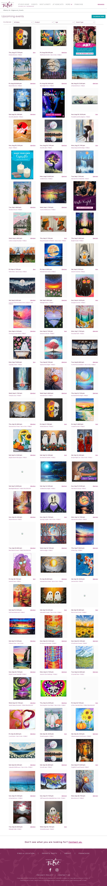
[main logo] (8, 2)
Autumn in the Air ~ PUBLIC (47, 333)
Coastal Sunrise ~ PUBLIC (78, 426)
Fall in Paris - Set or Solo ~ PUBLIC (18, 271)
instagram (57, 869)
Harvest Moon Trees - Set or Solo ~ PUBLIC (20, 426)
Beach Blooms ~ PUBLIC (15, 85)
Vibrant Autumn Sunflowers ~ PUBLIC (81, 736)
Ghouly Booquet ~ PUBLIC (47, 829)
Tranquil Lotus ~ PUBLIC (15, 395)
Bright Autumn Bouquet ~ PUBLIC (18, 457)
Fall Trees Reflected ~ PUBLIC (17, 612)
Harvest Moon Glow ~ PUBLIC (48, 271)
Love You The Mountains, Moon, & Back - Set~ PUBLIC (21, 303)
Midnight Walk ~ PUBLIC (15, 829)
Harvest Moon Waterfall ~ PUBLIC (80, 178)
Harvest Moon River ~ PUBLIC (79, 519)
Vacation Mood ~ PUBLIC (15, 209)
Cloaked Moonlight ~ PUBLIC (47, 488)
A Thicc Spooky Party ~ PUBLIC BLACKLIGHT (83, 705)
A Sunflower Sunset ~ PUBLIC (79, 643)
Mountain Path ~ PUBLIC (77, 333)
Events (34, 4)
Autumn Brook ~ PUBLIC (15, 519)
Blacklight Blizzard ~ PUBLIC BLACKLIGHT (20, 488)
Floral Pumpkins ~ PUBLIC (47, 736)
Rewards (101, 4)
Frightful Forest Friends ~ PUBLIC (80, 767)
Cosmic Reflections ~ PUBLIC (48, 209)
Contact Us (64, 875)
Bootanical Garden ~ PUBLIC (47, 457)
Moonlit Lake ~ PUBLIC (46, 147)
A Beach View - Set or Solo (16, 643)
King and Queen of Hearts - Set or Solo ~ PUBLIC (53, 240)
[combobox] (23, 22)
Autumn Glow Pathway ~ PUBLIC (48, 674)
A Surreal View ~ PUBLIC (77, 674)
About (68, 853)
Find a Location (26, 853)
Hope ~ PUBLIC (13, 147)
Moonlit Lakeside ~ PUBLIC (16, 116)
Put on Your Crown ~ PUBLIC (78, 612)
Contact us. (75, 842)
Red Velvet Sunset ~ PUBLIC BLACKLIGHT (20, 550)
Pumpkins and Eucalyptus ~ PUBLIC (80, 116)
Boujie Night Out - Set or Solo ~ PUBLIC (81, 457)
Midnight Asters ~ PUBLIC (46, 302)
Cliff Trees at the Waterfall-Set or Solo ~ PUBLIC (52, 798)
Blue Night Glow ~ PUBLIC (47, 85)
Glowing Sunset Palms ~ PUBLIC (17, 333)
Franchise (78, 4)
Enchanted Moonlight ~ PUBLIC (79, 395)
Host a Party (45, 4)
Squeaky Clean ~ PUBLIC (15, 364)
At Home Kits (58, 4)
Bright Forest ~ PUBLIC (77, 240)
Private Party (49, 853)
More (68, 4)
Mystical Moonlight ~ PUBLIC (47, 364)
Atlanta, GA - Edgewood (26, 6)
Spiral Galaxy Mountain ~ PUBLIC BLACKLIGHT (21, 705)
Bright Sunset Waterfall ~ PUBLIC (17, 674)
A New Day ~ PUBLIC (76, 550)
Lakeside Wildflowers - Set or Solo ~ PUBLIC (20, 767)
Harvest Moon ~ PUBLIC (46, 395)
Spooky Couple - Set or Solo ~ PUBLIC (50, 519)
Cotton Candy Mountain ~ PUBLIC (18, 240)
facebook (50, 869)
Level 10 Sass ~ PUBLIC (15, 581)
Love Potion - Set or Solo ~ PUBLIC (18, 736)
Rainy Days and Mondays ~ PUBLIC (80, 147)
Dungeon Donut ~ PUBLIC (78, 302)
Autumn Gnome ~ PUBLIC (78, 271)
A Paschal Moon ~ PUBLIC (78, 85)
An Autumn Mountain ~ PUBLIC (48, 643)
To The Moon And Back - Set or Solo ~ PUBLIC (83, 364)
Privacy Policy (45, 875)
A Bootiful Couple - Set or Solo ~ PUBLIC (51, 612)
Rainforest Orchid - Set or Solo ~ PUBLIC (51, 54)
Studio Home (23, 4)
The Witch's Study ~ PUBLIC (78, 488)
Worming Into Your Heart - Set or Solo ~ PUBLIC (53, 705)
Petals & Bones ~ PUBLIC (15, 54)
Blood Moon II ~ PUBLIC (77, 798)
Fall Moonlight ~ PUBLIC (46, 550)
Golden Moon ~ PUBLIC (46, 178)
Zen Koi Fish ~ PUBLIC (77, 581)
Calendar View (98, 16)
